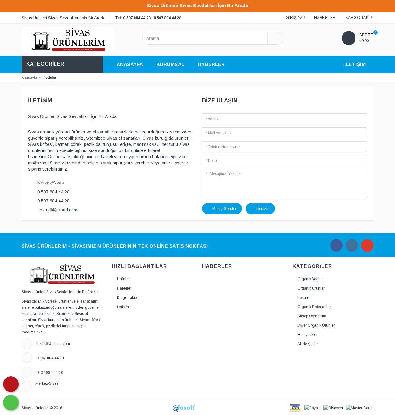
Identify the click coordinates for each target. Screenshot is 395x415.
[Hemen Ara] (11, 384)
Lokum (303, 297)
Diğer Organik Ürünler (316, 325)
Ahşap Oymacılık (311, 316)
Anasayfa (29, 77)
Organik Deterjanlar (314, 307)
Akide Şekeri (308, 344)
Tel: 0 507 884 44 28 (133, 18)
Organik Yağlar (310, 279)
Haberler (124, 288)
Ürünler (123, 279)
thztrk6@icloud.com (58, 209)
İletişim (123, 307)
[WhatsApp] (11, 402)
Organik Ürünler (311, 288)
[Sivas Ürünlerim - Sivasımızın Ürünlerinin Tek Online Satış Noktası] (68, 39)
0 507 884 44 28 (167, 18)
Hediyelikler (307, 334)
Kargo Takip (127, 297)
